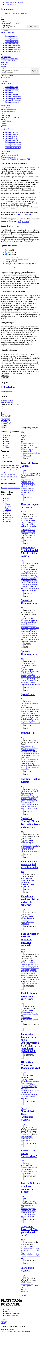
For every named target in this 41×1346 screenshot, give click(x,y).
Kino (6, 455)
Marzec (7, 504)
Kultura (10, 401)
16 (14, 474)
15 (11, 474)
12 (2, 474)
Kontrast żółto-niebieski (13, 49)
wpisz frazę (8, 26)
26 (2, 479)
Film (6, 439)
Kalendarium (8, 387)
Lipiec (7, 512)
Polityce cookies (23, 222)
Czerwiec (8, 510)
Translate (16, 117)
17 (16, 474)
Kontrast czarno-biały (12, 38)
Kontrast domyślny (11, 36)
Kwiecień (8, 506)
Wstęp (7, 498)
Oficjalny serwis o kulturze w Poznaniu (14, 13)
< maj (3, 465)
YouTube (11, 159)
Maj (6, 508)
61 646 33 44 (5, 77)
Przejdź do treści (10, 4)
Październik (9, 517)
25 (19, 477)
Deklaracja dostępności (12, 1313)
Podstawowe (12, 254)
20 (5, 477)
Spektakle (8, 457)
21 (8, 477)
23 (14, 477)
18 (19, 474)
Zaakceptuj (5, 377)
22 (11, 477)
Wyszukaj (33, 26)
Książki (7, 441)
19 (2, 477)
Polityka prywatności (12, 1315)
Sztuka (7, 443)
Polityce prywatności (23, 214)
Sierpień (8, 513)
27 (5, 479)
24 (16, 477)
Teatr (6, 437)
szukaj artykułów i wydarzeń (10, 71)
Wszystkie (11, 250)
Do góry (24, 1295)
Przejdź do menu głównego (14, 2)
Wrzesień (8, 515)
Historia (7, 447)
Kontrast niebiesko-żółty (13, 51)
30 (14, 479)
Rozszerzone (12, 252)
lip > (17, 465)
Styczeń (7, 500)
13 (5, 474)
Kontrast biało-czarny (12, 40)
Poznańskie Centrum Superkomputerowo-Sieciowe (15, 1331)
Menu (3, 119)
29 (11, 479)
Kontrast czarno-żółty (12, 44)
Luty (6, 502)
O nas (7, 1309)
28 (8, 479)
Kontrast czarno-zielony (13, 45)
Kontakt (7, 1311)
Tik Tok (16, 159)
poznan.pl (4, 401)
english (3, 21)
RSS (28, 159)
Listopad (8, 519)
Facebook (4, 64)
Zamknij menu (6, 55)
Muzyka (8, 436)
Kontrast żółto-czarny (12, 42)
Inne (6, 445)
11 (19, 472)
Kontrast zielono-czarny (13, 47)
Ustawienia (5, 375)
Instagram (4, 66)
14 (8, 474)
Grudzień (8, 521)
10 (16, 472)
